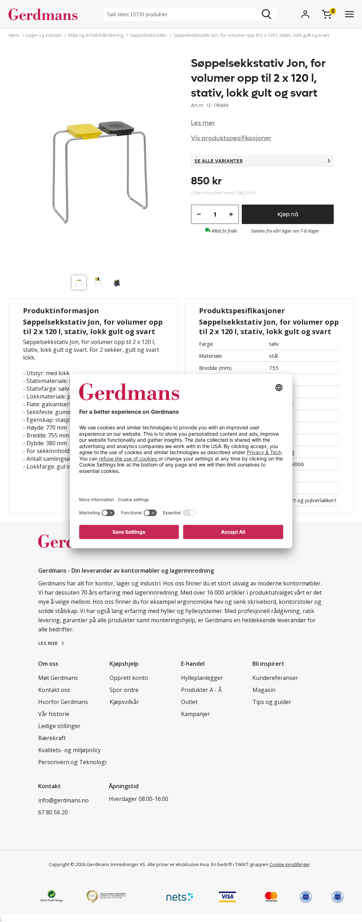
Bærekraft (52, 738)
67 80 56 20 (53, 812)
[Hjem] (45, 14)
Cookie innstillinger (289, 864)
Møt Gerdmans (58, 678)
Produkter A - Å (201, 690)
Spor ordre (124, 690)
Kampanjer (195, 714)
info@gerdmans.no (63, 800)
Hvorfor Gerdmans (63, 702)
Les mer (203, 123)
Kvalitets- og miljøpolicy (69, 750)
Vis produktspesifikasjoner (231, 138)
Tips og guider (271, 702)
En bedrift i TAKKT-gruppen (239, 864)
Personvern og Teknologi (72, 762)
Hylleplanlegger (202, 678)
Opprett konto (129, 678)
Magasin (263, 690)
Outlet (189, 702)
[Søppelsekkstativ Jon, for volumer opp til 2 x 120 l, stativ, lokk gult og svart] (99, 164)
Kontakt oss (54, 690)
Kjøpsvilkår (124, 702)
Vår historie (53, 714)
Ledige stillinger (59, 726)
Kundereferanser (275, 678)
